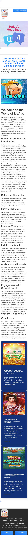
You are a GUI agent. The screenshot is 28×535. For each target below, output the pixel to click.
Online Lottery (9, 518)
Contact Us (22, 520)
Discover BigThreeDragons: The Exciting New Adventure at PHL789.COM (13, 371)
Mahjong (5, 520)
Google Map (20, 523)
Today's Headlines (14, 28)
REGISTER (23, 11)
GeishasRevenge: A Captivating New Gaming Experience (12, 421)
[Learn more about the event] (14, 7)
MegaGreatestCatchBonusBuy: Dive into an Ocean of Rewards (14, 475)
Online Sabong (19, 518)
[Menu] (3, 18)
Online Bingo (13, 520)
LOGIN (16, 11)
